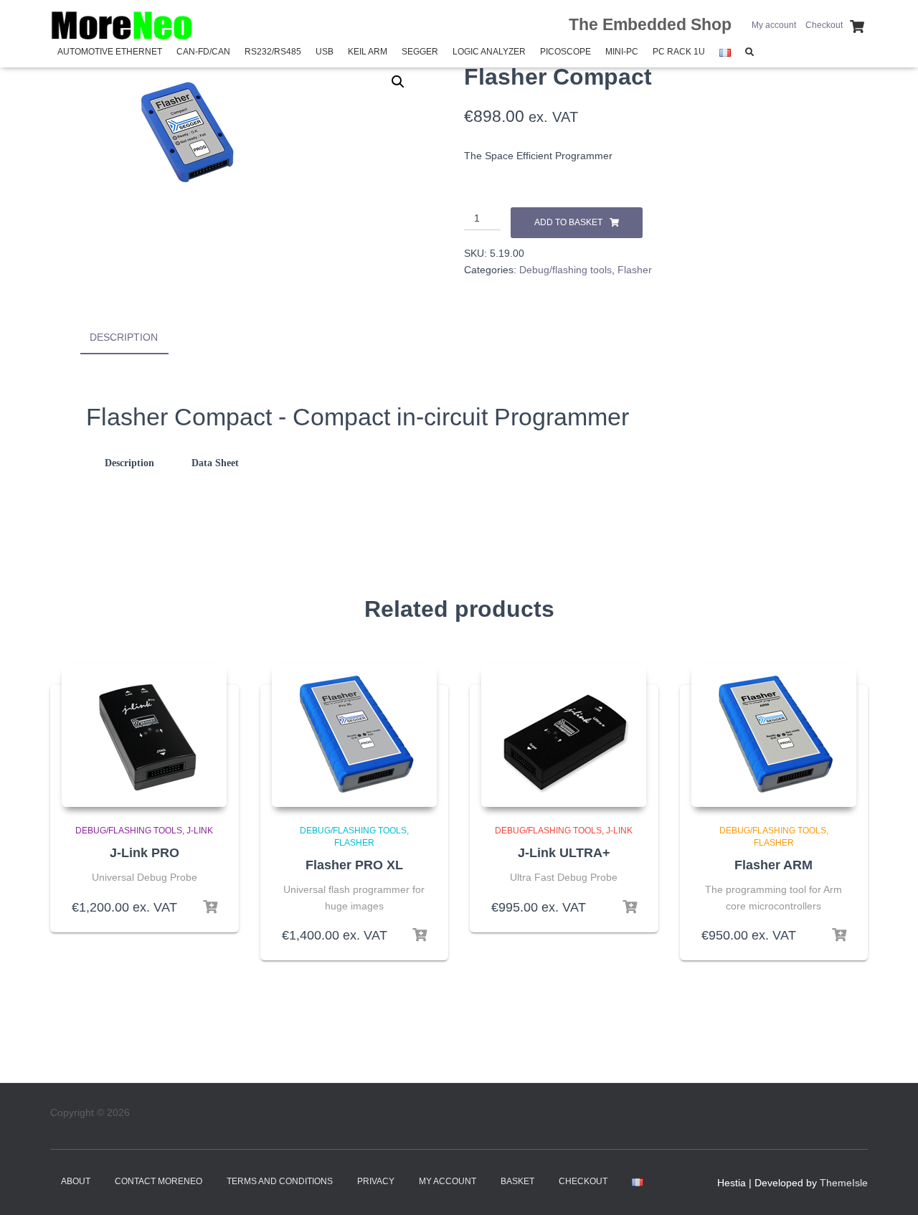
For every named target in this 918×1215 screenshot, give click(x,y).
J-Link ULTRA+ (564, 853)
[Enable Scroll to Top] (889, 1186)
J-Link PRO (144, 853)
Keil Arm (367, 51)
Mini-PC (621, 51)
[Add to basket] (210, 907)
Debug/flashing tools (565, 269)
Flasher (634, 269)
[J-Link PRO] (144, 735)
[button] (398, 82)
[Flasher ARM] (773, 735)
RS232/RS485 (273, 51)
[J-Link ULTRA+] (563, 735)
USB (324, 51)
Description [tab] (124, 337)
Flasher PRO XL (354, 865)
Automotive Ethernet (109, 51)
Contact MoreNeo (158, 1181)
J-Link (199, 831)
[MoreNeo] (121, 25)
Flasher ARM (773, 865)
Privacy (375, 1181)
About (75, 1181)
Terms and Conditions (280, 1181)
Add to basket (568, 222)
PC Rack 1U (679, 51)
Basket (517, 1181)
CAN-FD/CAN (203, 51)
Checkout (824, 25)
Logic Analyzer (489, 51)
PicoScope (565, 51)
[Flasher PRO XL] (354, 735)
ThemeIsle (844, 1182)
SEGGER (420, 51)
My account (774, 25)
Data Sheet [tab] (215, 463)
